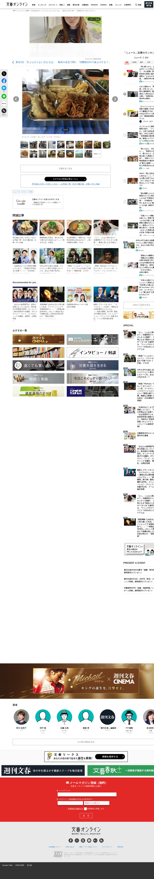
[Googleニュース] (89, 840)
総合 (147, 58)
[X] (77, 840)
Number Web (7, 865)
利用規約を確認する (75, 809)
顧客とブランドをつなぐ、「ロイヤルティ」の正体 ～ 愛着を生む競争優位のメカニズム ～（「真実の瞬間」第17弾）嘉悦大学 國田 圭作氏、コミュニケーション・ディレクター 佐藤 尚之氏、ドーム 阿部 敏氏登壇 (106, 312)
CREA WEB (19, 865)
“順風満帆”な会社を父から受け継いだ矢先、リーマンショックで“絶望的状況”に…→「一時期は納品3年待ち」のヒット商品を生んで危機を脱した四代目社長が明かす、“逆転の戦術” (52, 311)
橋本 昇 (144, 143)
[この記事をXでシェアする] (4, 74)
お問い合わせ (70, 847)
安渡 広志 (141, 250)
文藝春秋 (85, 5)
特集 (61, 5)
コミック (118, 5)
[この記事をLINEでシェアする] (4, 96)
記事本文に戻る (65, 168)
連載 (68, 5)
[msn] (95, 840)
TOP (14, 11)
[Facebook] (71, 840)
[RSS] (101, 840)
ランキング (42, 5)
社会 (30, 191)
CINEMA (103, 5)
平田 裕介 (144, 188)
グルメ (24, 191)
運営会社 (120, 847)
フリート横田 (145, 168)
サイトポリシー (107, 847)
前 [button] (16, 99)
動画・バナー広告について (88, 847)
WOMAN (94, 5)
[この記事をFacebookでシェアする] (4, 81)
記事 (27, 11)
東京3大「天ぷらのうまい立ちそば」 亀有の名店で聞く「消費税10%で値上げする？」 (63, 62)
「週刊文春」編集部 (147, 121)
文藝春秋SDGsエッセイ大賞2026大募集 (77, 306)
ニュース (21, 11)
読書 (110, 5)
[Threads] (83, 840)
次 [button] (115, 99)
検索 (139, 5)
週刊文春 (76, 5)
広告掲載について (54, 847)
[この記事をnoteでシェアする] (4, 104)
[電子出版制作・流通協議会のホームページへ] (58, 855)
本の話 (29, 865)
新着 (33, 5)
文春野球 (127, 5)
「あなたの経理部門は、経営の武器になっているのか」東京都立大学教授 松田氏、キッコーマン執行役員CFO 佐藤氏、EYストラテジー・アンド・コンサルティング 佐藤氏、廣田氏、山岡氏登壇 (25, 312)
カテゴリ (52, 5)
